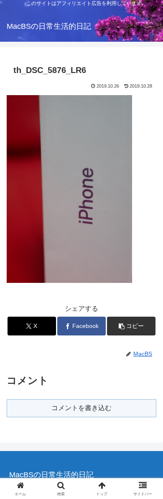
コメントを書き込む (81, 407)
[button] (131, 326)
